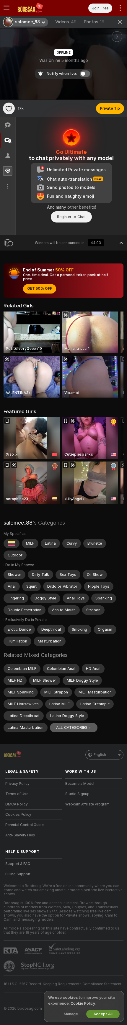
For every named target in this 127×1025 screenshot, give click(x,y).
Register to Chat (71, 217)
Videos (65, 21)
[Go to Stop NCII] (38, 966)
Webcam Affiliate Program (87, 804)
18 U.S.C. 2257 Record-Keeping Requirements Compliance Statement (62, 984)
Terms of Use (16, 794)
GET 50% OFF (39, 288)
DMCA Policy (16, 804)
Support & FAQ (17, 864)
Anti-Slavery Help (20, 835)
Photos (94, 21)
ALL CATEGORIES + (73, 727)
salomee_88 (18, 523)
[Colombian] (11, 543)
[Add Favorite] (9, 108)
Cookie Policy (83, 1003)
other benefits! (81, 207)
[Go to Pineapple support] (10, 966)
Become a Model (79, 784)
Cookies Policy (18, 815)
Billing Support (17, 874)
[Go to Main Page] (38, 8)
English (100, 755)
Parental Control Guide (24, 825)
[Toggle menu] (6, 8)
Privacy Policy (17, 784)
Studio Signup (77, 794)
